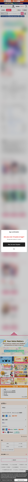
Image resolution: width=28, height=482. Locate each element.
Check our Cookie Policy (7, 480)
